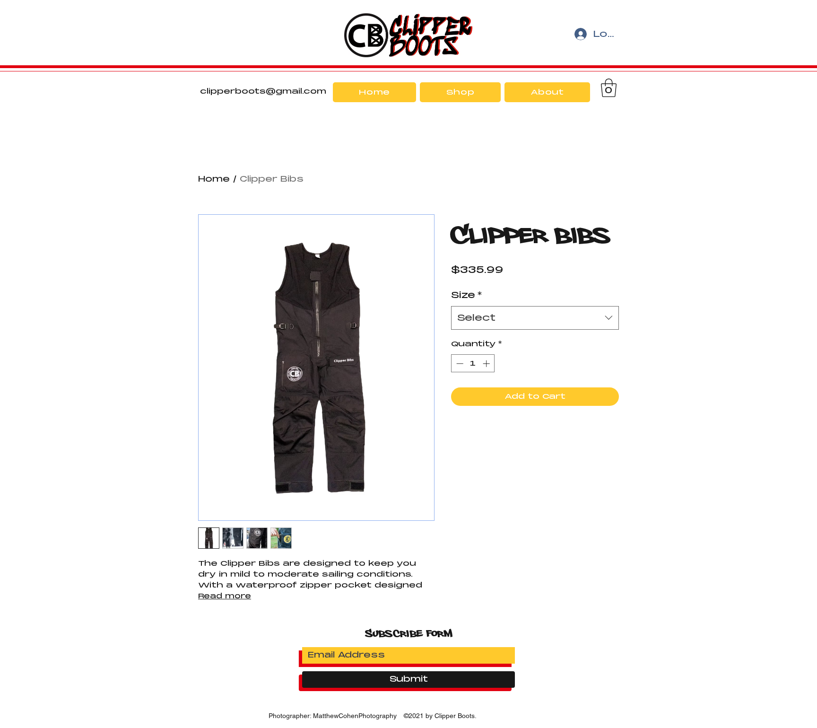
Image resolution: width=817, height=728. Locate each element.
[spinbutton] (473, 363)
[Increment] (487, 363)
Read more (224, 596)
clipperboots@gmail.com (263, 91)
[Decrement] (458, 363)
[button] (609, 88)
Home (214, 179)
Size (466, 294)
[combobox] (535, 318)
